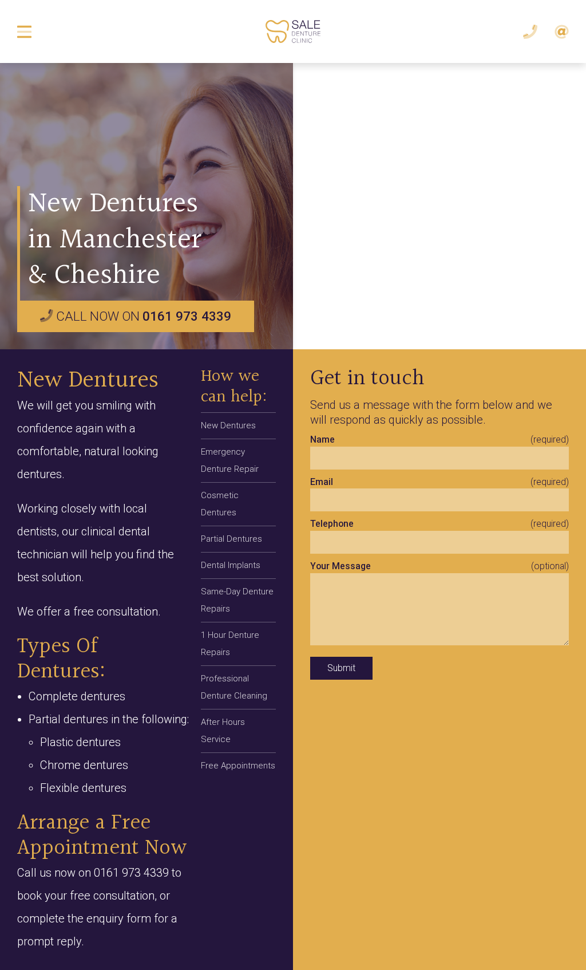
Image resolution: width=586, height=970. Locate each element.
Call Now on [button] (142, 316)
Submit (341, 668)
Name (322, 439)
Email (321, 481)
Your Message (340, 566)
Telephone (332, 523)
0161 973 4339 (131, 873)
